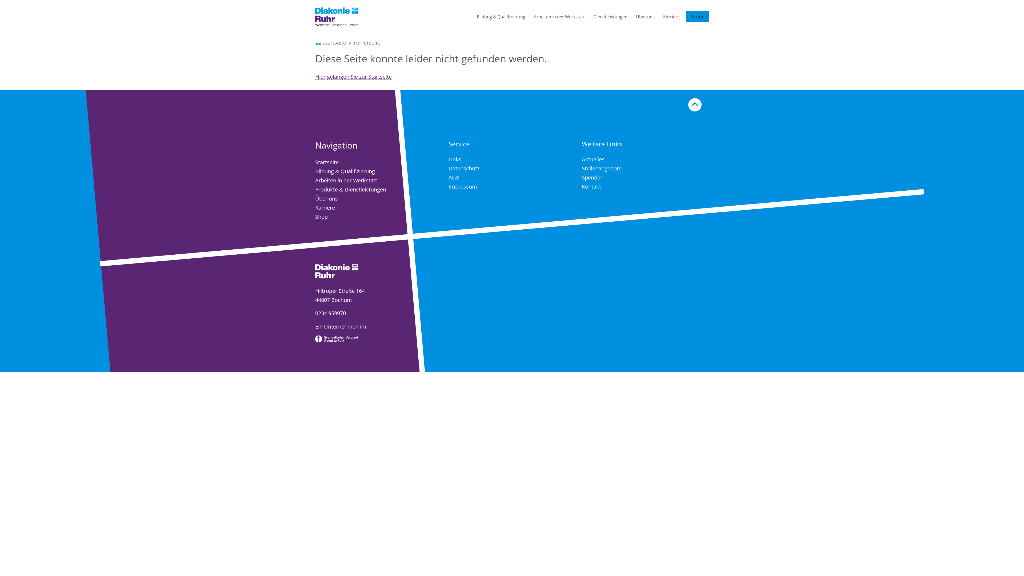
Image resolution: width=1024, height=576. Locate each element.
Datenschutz (464, 168)
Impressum (463, 186)
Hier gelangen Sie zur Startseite (353, 76)
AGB (454, 177)
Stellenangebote (602, 168)
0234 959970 (330, 313)
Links (455, 159)
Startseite (327, 162)
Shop (697, 16)
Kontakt (591, 186)
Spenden (592, 177)
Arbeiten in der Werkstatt (559, 17)
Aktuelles (593, 159)
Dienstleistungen (610, 17)
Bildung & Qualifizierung (501, 17)
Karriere (671, 17)
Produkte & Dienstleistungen (350, 189)
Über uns (645, 17)
